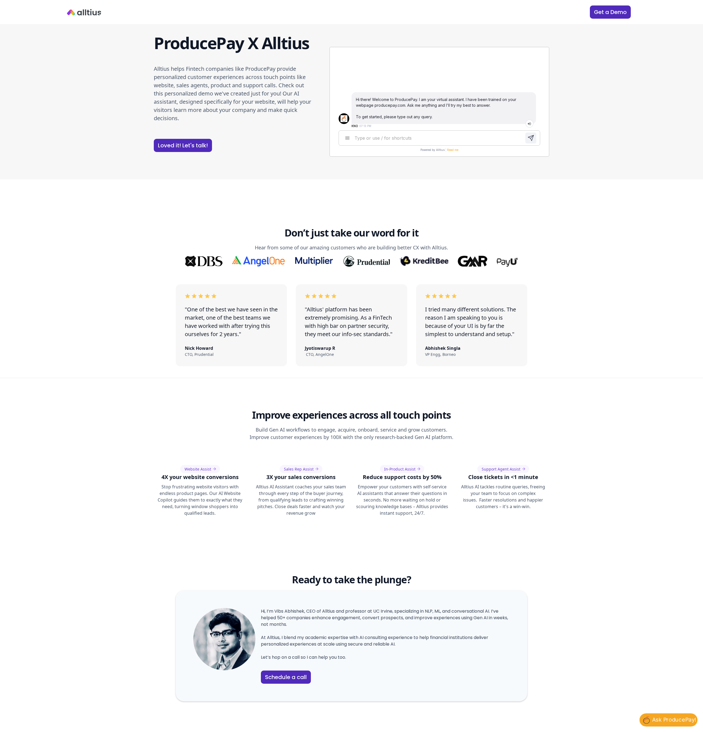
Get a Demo (610, 12)
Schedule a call (286, 677)
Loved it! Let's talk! (183, 145)
